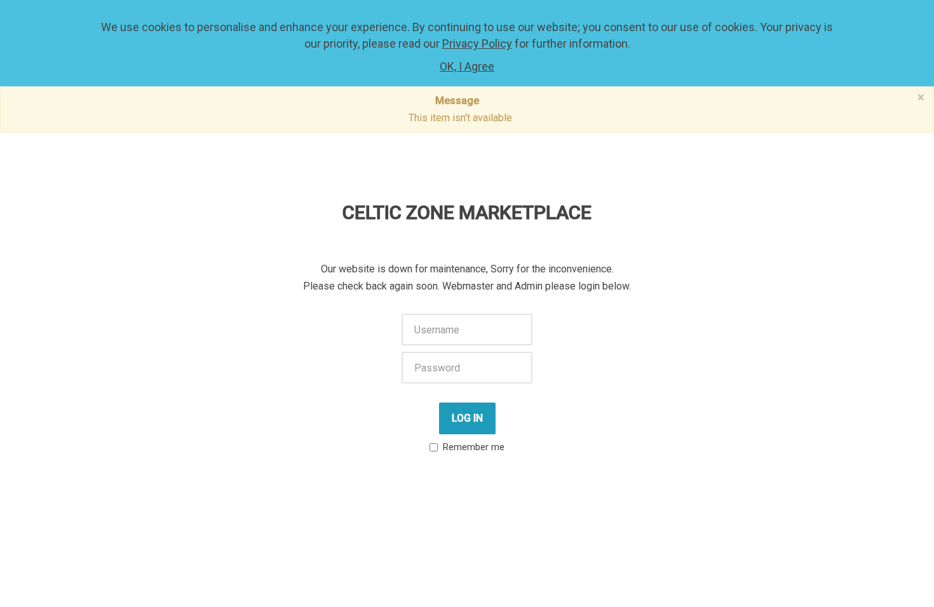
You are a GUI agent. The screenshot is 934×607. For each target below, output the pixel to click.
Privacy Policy (477, 43)
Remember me (473, 447)
